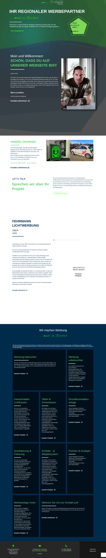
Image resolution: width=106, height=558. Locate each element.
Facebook (78, 274)
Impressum (93, 549)
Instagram (78, 276)
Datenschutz (93, 551)
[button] (45, 154)
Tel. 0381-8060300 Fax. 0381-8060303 (66, 549)
